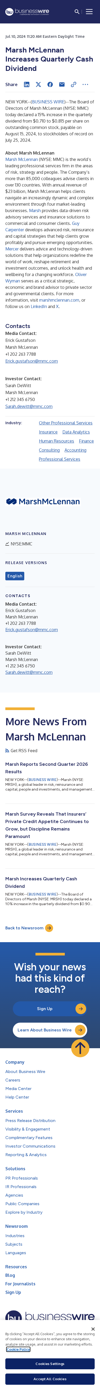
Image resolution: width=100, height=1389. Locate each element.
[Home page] (27, 12)
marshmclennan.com (59, 300)
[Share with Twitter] (38, 84)
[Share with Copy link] (73, 84)
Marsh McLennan (21, 159)
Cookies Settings (49, 1364)
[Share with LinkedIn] (26, 84)
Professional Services (59, 459)
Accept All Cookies (50, 1379)
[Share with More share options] (85, 84)
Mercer (12, 249)
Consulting (49, 450)
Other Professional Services (66, 423)
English (14, 576)
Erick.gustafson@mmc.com (31, 361)
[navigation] (89, 11)
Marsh (35, 210)
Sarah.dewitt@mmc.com (29, 406)
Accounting (75, 450)
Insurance (48, 432)
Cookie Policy (18, 1349)
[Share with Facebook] (50, 84)
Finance (86, 441)
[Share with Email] (62, 84)
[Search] (77, 11)
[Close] (93, 1329)
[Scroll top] (80, 1048)
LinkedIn (39, 306)
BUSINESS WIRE (48, 101)
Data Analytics (76, 432)
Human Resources (56, 441)
